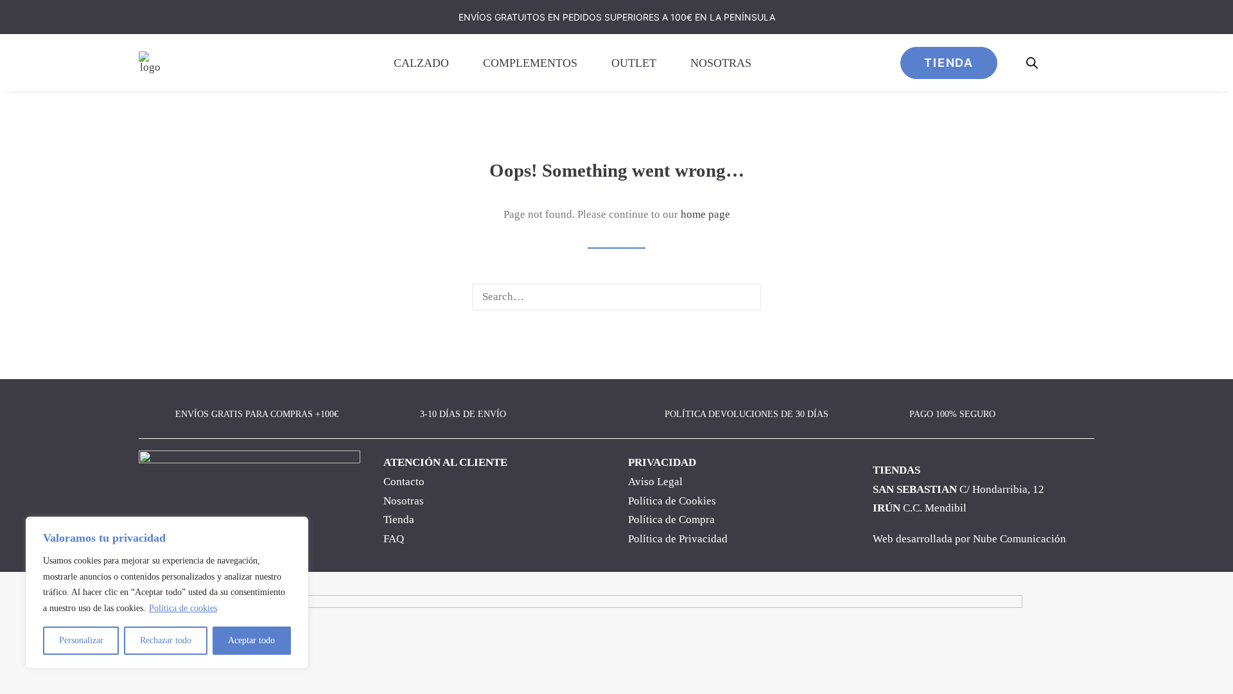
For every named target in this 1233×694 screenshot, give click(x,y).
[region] (167, 592)
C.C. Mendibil (919, 508)
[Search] (616, 296)
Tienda (398, 519)
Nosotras (720, 63)
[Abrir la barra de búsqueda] (1032, 63)
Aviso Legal (655, 482)
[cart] (1085, 62)
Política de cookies (183, 608)
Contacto (403, 482)
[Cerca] (294, 527)
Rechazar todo (165, 640)
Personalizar (81, 640)
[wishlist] (1061, 62)
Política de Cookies (672, 501)
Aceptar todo (251, 640)
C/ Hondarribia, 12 (958, 489)
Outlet (633, 63)
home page (705, 214)
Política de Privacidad (678, 539)
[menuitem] (428, 62)
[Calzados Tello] (150, 62)
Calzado (421, 63)
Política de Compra (671, 519)
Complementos (530, 63)
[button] (742, 296)
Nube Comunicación (1019, 539)
